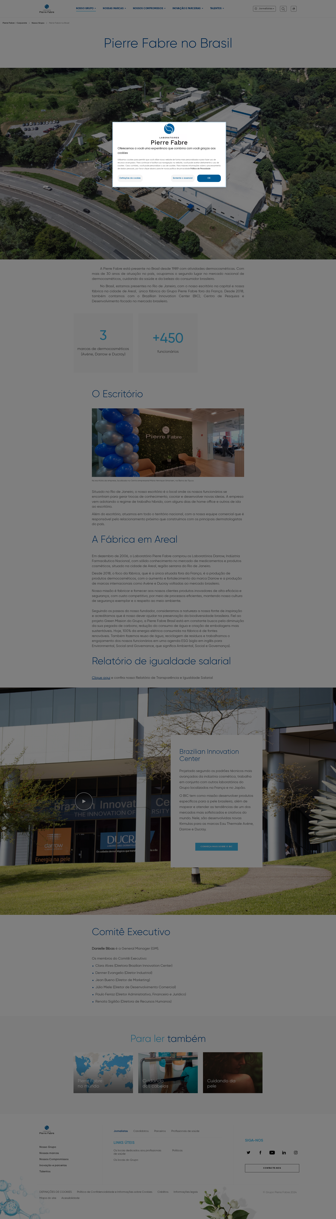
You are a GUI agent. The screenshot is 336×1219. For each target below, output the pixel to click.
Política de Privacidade (200, 169)
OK (209, 178)
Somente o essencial (183, 178)
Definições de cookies (130, 178)
